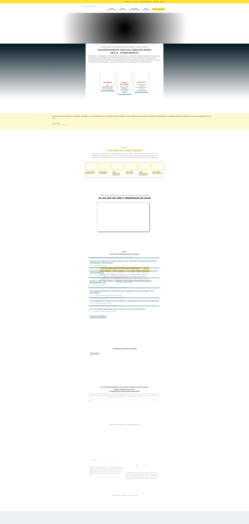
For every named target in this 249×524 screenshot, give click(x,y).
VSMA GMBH (155, 1)
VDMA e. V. (162, 1)
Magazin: (146, 9)
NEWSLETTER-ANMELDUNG (145, 1)
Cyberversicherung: (134, 9)
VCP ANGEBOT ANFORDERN (158, 9)
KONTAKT (136, 1)
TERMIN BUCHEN (128, 1)
